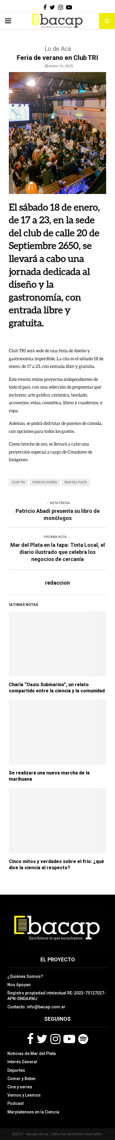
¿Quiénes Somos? (25, 976)
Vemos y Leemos (24, 1095)
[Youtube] (69, 1039)
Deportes (16, 1070)
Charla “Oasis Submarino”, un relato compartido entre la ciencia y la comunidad (57, 688)
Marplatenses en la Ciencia (33, 1112)
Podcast (15, 1103)
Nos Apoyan (19, 984)
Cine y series (19, 1086)
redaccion (57, 583)
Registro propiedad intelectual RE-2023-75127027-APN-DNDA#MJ (56, 996)
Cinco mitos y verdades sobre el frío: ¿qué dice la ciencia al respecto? (56, 864)
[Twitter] (42, 1039)
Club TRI (18, 482)
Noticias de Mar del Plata (31, 1053)
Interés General (22, 1061)
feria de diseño (44, 482)
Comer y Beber (21, 1078)
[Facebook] (30, 1039)
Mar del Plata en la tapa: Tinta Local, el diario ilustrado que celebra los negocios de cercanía (57, 552)
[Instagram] (55, 1039)
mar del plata (76, 482)
